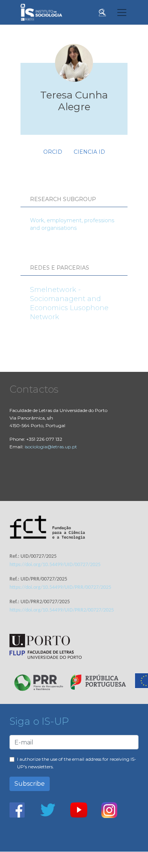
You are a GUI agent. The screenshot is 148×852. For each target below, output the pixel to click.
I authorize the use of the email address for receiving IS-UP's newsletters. (76, 762)
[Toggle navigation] (121, 12)
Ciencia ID (89, 151)
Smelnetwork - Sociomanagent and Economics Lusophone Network (69, 303)
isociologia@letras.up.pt (51, 446)
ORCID (52, 151)
